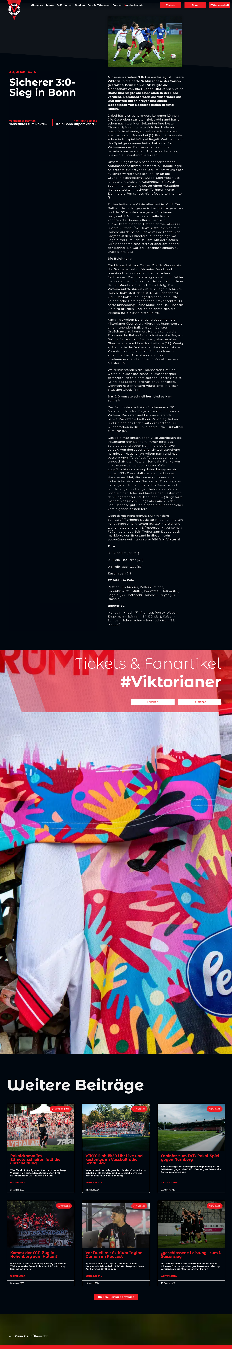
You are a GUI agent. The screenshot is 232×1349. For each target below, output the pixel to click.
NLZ (59, 4)
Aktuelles (37, 4)
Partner (117, 4)
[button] (116, 1297)
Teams (50, 4)
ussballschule (134, 4)
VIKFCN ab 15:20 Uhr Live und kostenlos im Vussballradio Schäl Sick (114, 1159)
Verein (68, 4)
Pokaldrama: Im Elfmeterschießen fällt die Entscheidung (35, 1159)
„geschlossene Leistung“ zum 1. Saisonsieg (191, 1255)
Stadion (80, 4)
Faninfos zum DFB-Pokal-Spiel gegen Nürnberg (190, 1158)
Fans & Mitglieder (99, 4)
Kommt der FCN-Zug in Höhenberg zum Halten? (34, 1255)
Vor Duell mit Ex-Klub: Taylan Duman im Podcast (114, 1255)
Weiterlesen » (18, 1183)
